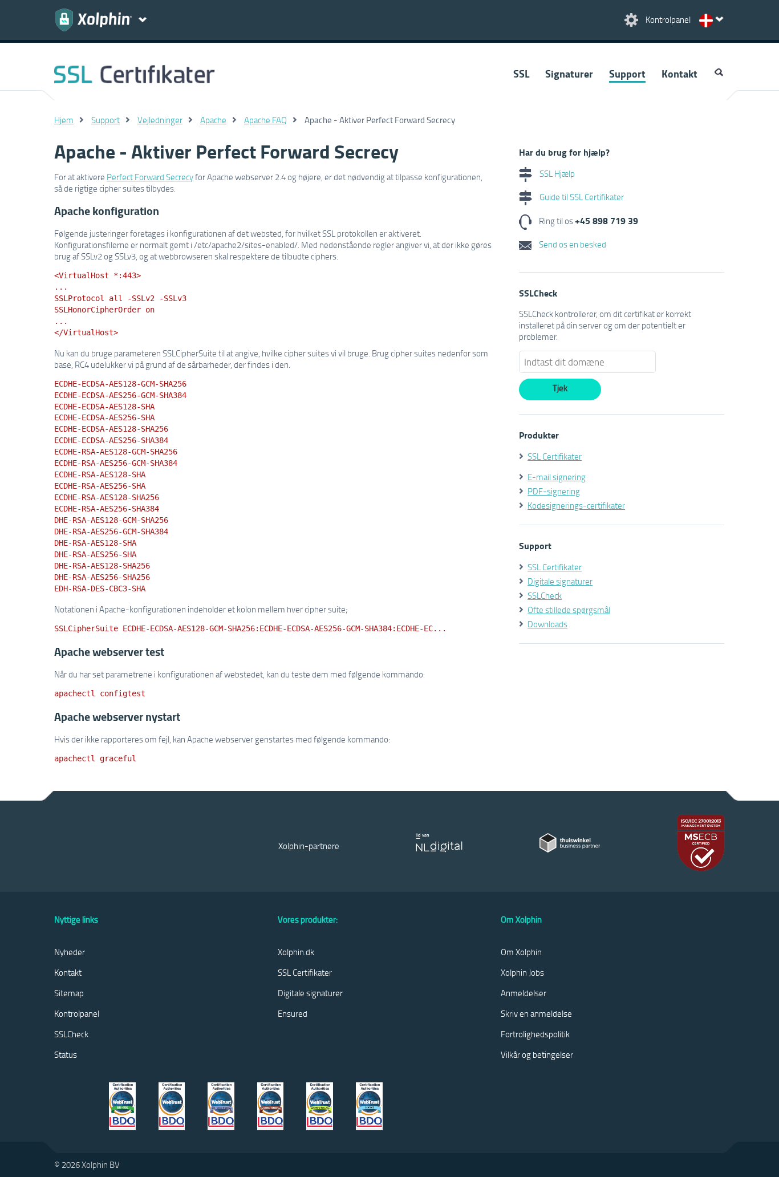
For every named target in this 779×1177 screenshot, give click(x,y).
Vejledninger (159, 119)
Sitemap (69, 993)
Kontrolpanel (76, 1013)
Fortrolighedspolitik (535, 1034)
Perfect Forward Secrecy (150, 176)
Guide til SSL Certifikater (581, 196)
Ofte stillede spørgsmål (569, 609)
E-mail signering (557, 476)
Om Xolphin (521, 951)
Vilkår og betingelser (537, 1054)
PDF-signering (554, 491)
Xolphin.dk (296, 951)
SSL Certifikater (555, 456)
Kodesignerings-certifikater (576, 505)
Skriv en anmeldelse (536, 1013)
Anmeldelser (523, 993)
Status (65, 1054)
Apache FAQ (265, 119)
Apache (213, 119)
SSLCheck (545, 595)
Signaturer (569, 73)
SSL (521, 73)
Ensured (292, 1013)
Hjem (64, 119)
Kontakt (679, 73)
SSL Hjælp (556, 173)
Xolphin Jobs (522, 972)
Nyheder (69, 951)
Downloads (547, 624)
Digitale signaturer (560, 581)
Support (627, 73)
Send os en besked (571, 244)
